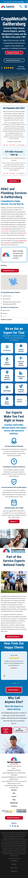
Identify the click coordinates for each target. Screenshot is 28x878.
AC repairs (6, 242)
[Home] (8, 6)
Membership (14, 803)
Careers (14, 796)
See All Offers (13, 181)
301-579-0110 (6, 299)
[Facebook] (10, 826)
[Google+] (18, 826)
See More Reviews (13, 690)
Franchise (14, 806)
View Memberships (19, 729)
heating (6, 229)
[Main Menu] (26, 6)
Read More (14, 668)
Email (13, 145)
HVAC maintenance (21, 240)
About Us (13, 521)
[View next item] (18, 683)
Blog (14, 800)
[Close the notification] (27, 1)
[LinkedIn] (15, 826)
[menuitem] (14, 861)
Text (7, 145)
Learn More (21, 2)
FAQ (14, 793)
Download (21, 145)
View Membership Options (13, 60)
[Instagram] (13, 826)
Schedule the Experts (13, 53)
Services (14, 790)
